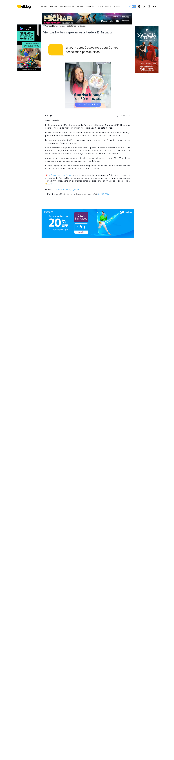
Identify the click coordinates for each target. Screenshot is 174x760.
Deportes (90, 6)
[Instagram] (149, 6)
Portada (43, 6)
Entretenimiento (104, 6)
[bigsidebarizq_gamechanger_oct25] (29, 47)
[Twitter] (144, 6)
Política (80, 6)
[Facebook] (139, 6)
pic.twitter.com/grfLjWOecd (68, 189)
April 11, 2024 (103, 194)
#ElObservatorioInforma (60, 175)
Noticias (53, 6)
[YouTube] (154, 6)
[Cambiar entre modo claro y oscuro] (132, 6)
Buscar (117, 6)
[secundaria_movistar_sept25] (88, 223)
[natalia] (146, 49)
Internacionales (67, 6)
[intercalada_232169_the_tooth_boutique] (88, 85)
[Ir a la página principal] (24, 6)
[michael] (53, 18)
